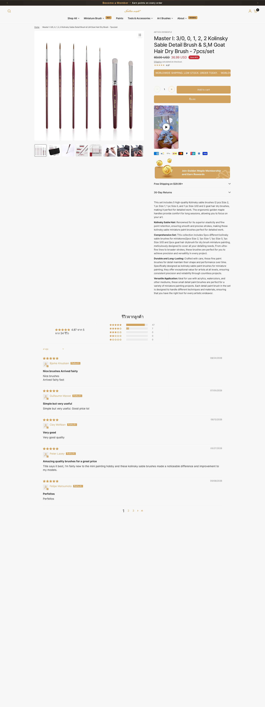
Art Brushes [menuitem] (164, 18)
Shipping (157, 62)
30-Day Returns (163, 192)
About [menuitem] (180, 18)
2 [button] (128, 510)
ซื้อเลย (192, 99)
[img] (50, 358)
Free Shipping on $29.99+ (168, 183)
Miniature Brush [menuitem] (93, 18)
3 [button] (133, 510)
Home (36, 27)
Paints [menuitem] (119, 18)
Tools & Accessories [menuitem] (139, 18)
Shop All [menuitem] (72, 18)
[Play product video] (166, 127)
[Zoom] (140, 35)
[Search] (10, 11)
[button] (116, 325)
